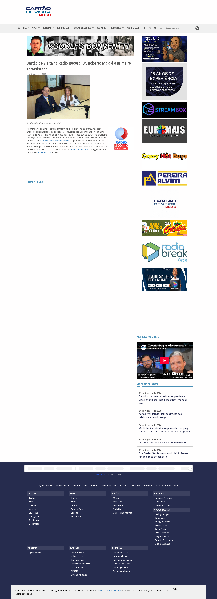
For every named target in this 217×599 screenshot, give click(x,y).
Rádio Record (44, 152)
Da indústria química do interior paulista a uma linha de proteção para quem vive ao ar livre (163, 400)
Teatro (32, 498)
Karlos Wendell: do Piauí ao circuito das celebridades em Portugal (160, 415)
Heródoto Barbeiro (164, 505)
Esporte (74, 512)
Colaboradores (82, 28)
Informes (116, 28)
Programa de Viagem (123, 560)
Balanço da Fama (121, 571)
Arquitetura (34, 520)
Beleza (74, 505)
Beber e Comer (78, 509)
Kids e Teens (77, 556)
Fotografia (34, 516)
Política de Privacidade (167, 485)
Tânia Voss (160, 517)
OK (175, 588)
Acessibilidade (90, 485)
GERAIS (74, 571)
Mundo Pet (76, 516)
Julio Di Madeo (162, 532)
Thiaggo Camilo (162, 521)
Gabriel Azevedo (162, 543)
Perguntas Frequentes (142, 485)
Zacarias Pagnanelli (164, 498)
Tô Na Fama (161, 525)
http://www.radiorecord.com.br (54, 140)
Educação (33, 512)
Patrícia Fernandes (164, 540)
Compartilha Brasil (121, 556)
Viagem (32, 509)
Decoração (34, 523)
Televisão (117, 501)
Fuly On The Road (121, 563)
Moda (73, 501)
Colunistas (63, 28)
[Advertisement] (135, 13)
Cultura (22, 28)
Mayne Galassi (162, 536)
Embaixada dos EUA (80, 563)
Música (32, 501)
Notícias (47, 28)
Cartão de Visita (120, 552)
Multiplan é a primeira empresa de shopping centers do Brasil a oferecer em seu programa (164, 430)
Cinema (32, 505)
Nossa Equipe (62, 485)
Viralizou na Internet (122, 512)
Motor (116, 498)
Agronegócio (35, 552)
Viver (34, 28)
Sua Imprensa (77, 560)
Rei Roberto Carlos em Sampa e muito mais (162, 442)
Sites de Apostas (79, 574)
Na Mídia (117, 509)
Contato (124, 485)
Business (101, 28)
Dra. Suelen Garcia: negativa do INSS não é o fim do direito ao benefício (163, 455)
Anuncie (76, 485)
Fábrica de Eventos (80, 149)
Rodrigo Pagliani (162, 514)
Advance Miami (78, 567)
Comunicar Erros (109, 485)
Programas (132, 28)
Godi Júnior (160, 501)
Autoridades (118, 505)
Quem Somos (46, 485)
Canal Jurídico (77, 552)
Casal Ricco (160, 529)
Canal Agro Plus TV (122, 567)
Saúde (74, 498)
